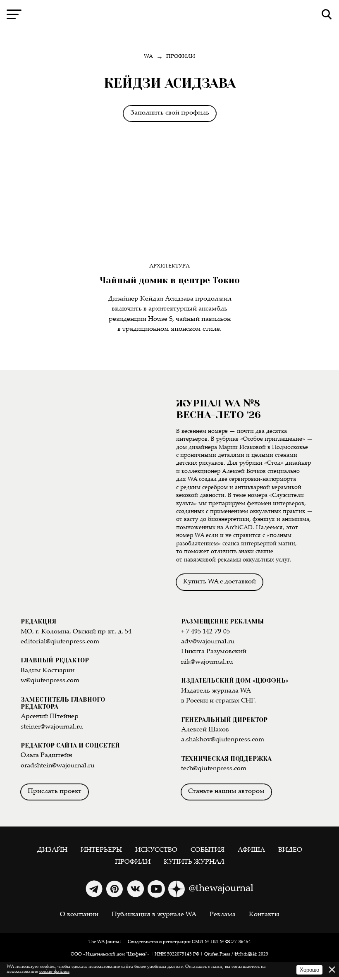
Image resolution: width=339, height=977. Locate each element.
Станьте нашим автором (226, 791)
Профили (132, 862)
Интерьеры (101, 850)
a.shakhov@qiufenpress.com (222, 739)
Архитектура (169, 266)
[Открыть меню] (14, 14)
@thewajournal (221, 889)
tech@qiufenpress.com (213, 768)
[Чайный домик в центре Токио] (170, 203)
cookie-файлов (54, 972)
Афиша (251, 850)
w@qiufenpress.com (50, 680)
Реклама (223, 914)
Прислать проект (54, 791)
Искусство (156, 850)
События (207, 850)
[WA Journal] (169, 14)
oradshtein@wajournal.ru (58, 765)
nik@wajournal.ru (207, 662)
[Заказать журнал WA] (92, 488)
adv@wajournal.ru (208, 641)
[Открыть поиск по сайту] (326, 14)
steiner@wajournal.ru (52, 727)
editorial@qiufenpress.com (60, 641)
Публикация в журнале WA (154, 914)
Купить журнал (194, 862)
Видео (290, 850)
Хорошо (309, 970)
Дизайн (52, 850)
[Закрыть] (332, 969)
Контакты (264, 914)
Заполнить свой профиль (169, 113)
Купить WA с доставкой (219, 581)
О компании (79, 914)
